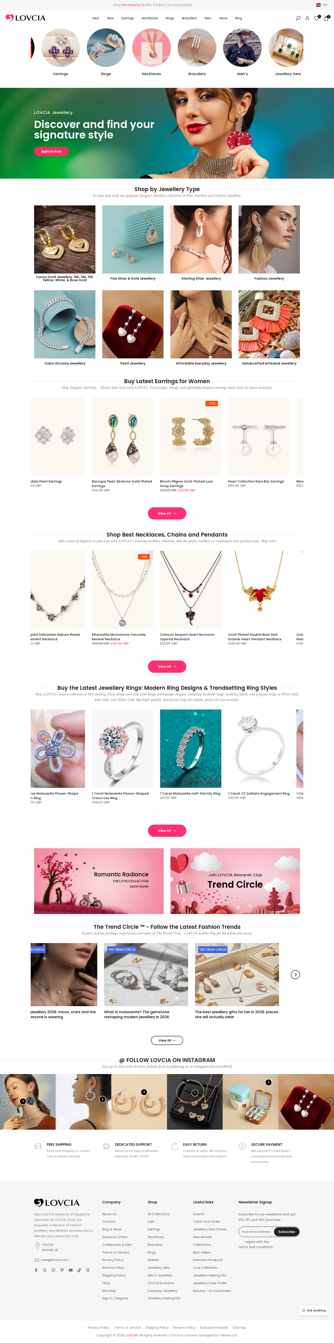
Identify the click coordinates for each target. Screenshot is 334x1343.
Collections (202, 1245)
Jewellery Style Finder (210, 1283)
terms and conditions (256, 1247)
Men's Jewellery (160, 1275)
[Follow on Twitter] (45, 1270)
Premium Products (208, 1260)
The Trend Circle (53, 949)
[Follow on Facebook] (36, 1270)
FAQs (106, 1283)
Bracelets (189, 18)
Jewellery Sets (159, 1268)
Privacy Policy (113, 1260)
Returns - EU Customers (212, 1291)
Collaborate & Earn (117, 1245)
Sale (151, 1222)
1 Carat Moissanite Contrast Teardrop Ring (167, 795)
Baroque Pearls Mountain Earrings (36, 481)
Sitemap (239, 1328)
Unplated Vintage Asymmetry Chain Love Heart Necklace (174, 636)
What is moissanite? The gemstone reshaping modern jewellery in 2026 (68, 1014)
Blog (238, 18)
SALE (95, 18)
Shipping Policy (114, 1275)
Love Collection (205, 1268)
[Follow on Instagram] (53, 1270)
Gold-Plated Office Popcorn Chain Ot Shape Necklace (240, 636)
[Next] (295, 974)
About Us (109, 1214)
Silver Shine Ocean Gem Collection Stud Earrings (104, 483)
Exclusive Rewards (214, 1328)
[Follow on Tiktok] (79, 1270)
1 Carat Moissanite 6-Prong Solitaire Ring (37, 795)
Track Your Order (206, 1222)
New (110, 18)
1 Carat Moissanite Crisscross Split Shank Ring (240, 795)
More (223, 18)
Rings (170, 18)
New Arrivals (202, 1237)
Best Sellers (202, 1252)
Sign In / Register (115, 1298)
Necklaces (150, 18)
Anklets (153, 1260)
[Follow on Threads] (88, 1270)
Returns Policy (113, 1268)
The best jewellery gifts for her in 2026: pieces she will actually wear (168, 1014)
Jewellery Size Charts (209, 1229)
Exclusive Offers (114, 1237)
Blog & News (111, 1229)
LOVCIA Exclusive (161, 1283)
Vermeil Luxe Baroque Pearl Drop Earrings (171, 483)
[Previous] (38, 974)
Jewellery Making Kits (164, 1298)
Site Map (109, 1291)
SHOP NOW (50, 151)
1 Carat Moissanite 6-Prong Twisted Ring (105, 795)
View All (164, 513)
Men (208, 18)
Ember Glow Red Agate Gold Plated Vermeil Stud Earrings (241, 483)
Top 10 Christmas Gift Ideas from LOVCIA (254, 1011)
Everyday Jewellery (162, 1291)
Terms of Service (115, 1252)
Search (198, 1214)
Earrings (128, 18)
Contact (109, 1222)
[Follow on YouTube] (71, 1270)
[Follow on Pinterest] (62, 1270)
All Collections (159, 1214)
